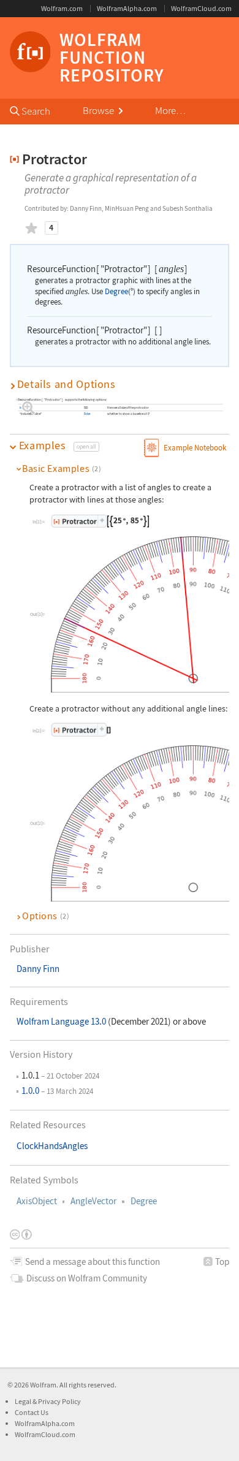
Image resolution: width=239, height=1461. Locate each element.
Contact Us (31, 1412)
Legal (23, 1401)
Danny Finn (38, 968)
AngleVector (93, 1201)
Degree (144, 1201)
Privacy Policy (59, 1401)
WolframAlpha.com (127, 8)
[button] (120, 384)
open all (86, 446)
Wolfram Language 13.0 (62, 1021)
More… (170, 110)
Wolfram (43, 1384)
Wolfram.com (62, 8)
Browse (99, 110)
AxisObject (37, 1201)
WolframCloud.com (201, 8)
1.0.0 (30, 1090)
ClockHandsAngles (52, 1146)
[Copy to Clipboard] (100, 520)
